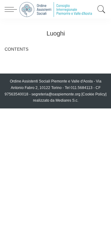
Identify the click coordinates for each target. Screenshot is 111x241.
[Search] (99, 9)
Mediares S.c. (67, 100)
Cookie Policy (93, 94)
